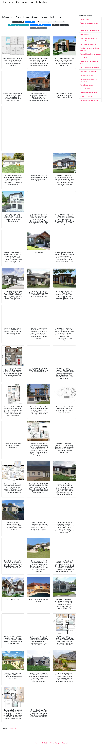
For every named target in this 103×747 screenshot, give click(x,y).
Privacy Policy (54, 743)
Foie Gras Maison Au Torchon (89, 68)
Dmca (36, 743)
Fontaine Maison (85, 19)
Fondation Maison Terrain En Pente (89, 63)
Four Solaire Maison (86, 27)
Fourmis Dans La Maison (88, 44)
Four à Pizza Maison (86, 85)
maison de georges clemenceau (18, 25)
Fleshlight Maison (85, 34)
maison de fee (30, 22)
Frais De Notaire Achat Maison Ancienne (89, 49)
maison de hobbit (18, 22)
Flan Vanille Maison (86, 89)
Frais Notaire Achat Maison (88, 93)
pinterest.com (13, 728)
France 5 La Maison (86, 96)
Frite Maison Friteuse (86, 75)
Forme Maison (84, 58)
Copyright (65, 743)
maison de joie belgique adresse (40, 25)
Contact (44, 743)
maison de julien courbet (38, 28)
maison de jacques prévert (60, 25)
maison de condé (59, 22)
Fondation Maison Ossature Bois (90, 31)
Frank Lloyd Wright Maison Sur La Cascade (89, 39)
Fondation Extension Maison (89, 23)
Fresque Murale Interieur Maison (90, 54)
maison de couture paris (44, 22)
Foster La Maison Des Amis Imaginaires (88, 80)
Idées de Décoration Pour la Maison (25, 2)
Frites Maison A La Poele (88, 71)
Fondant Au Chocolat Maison (89, 100)
